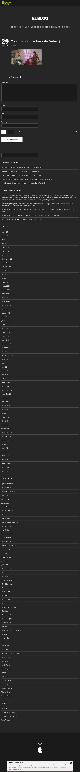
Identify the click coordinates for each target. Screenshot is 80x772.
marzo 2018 (5, 379)
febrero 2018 (5, 382)
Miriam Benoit (6, 615)
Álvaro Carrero (6, 495)
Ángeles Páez (5, 499)
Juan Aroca (5, 572)
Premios (4, 626)
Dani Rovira (5, 530)
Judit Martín (5, 576)
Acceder (4, 708)
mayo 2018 (5, 371)
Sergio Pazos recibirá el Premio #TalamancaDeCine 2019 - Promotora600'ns (27, 216)
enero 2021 (5, 255)
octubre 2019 (6, 305)
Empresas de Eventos (8, 545)
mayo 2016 (5, 456)
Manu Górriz (5, 592)
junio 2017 (4, 413)
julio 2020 (4, 274)
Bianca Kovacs (6, 507)
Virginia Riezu (5, 692)
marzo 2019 (5, 332)
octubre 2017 (6, 398)
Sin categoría (5, 669)
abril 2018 (4, 375)
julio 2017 (4, 409)
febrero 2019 (5, 336)
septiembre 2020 (7, 271)
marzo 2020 (5, 286)
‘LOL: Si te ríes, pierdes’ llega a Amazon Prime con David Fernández (23, 183)
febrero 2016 (5, 463)
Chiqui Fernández (7, 511)
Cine (2, 515)
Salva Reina (5, 661)
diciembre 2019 (6, 298)
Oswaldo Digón (6, 619)
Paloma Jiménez (6, 623)
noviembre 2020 (6, 263)
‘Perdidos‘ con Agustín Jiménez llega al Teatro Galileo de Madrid (22, 175)
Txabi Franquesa (6, 688)
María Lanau (5, 599)
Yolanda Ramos (6, 696)
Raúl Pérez (4, 650)
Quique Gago (5, 638)
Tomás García (6, 680)
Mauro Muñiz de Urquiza (9, 607)
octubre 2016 (6, 436)
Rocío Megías (5, 657)
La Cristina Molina (7, 580)
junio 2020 (4, 278)
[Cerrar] (71, 763)
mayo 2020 (5, 282)
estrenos (4, 553)
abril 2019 (4, 328)
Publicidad (4, 634)
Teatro (3, 673)
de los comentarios (9, 716)
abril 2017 (4, 421)
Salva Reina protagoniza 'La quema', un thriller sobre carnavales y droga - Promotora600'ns (32, 204)
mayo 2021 (5, 240)
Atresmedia (5, 503)
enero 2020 (5, 294)
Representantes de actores (10, 653)
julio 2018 (4, 363)
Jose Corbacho (6, 569)
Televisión (4, 677)
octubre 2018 (6, 352)
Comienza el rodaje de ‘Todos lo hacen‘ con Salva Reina (20, 171)
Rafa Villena (5, 646)
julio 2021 (4, 232)
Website (4, 122)
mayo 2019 (5, 325)
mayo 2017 (5, 417)
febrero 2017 (5, 429)
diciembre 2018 (6, 344)
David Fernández (7, 534)
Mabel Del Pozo (6, 584)
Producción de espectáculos (11, 630)
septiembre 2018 (7, 355)
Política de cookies (15, 769)
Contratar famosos (7, 518)
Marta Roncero (6, 219)
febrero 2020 (5, 290)
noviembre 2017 (6, 394)
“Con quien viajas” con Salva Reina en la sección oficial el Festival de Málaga (26, 179)
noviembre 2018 (6, 348)
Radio (3, 642)
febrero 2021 (5, 251)
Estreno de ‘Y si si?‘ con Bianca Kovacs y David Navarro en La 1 (22, 168)
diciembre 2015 (6, 471)
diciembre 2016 (6, 433)
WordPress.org (6, 720)
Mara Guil (4, 596)
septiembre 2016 (7, 440)
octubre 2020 (6, 267)
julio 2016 (4, 448)
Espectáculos (5, 549)
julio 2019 (4, 317)
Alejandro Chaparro (8, 491)
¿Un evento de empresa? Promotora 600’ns (28, 219)
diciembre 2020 (6, 259)
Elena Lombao (6, 542)
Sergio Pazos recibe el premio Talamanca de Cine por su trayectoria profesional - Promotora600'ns (34, 210)
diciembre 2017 (6, 390)
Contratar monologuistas (9, 522)
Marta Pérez (5, 603)
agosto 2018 (5, 359)
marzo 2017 (5, 425)
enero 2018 (5, 386)
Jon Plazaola (5, 561)
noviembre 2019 (6, 301)
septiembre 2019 (7, 309)
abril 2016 (4, 460)
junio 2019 (4, 321)
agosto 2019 (5, 313)
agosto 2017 (5, 406)
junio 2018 (4, 367)
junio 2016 (4, 452)
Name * (4, 105)
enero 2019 (5, 340)
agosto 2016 (5, 444)
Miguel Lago (5, 611)
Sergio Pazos (59, 216)
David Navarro (6, 538)
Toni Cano (4, 684)
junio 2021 (4, 236)
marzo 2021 (5, 247)
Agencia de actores (7, 484)
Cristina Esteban (6, 526)
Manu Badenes (6, 588)
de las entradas (8, 712)
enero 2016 (5, 467)
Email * (3, 114)
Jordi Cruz (4, 565)
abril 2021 (4, 244)
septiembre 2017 (7, 402)
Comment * (5, 82)
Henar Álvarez (6, 557)
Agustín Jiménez (6, 488)
